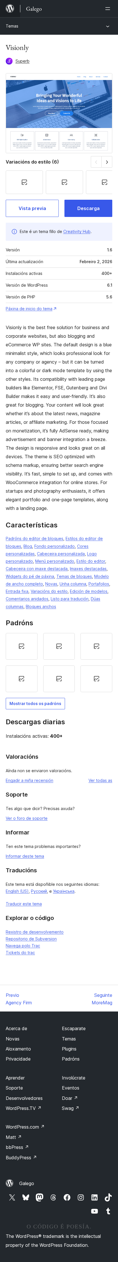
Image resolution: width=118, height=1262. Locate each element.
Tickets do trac (20, 952)
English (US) (17, 891)
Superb (22, 61)
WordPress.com (25, 1127)
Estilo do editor (90, 561)
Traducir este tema (24, 903)
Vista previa (32, 208)
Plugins (69, 1049)
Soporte (14, 1088)
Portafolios (98, 583)
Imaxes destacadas (88, 568)
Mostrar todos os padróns (35, 703)
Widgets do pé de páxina (30, 576)
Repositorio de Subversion (31, 938)
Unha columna (73, 583)
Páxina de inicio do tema (29, 308)
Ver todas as (100, 780)
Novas (51, 583)
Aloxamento (18, 1049)
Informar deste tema (25, 856)
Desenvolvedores (24, 1098)
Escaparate (74, 1028)
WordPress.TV (24, 1108)
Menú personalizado (54, 561)
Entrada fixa (17, 591)
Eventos (70, 1088)
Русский (39, 891)
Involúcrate (73, 1078)
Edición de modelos (88, 591)
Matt (14, 1137)
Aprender (15, 1078)
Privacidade (18, 1059)
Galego (26, 1183)
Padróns (71, 1059)
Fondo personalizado (54, 546)
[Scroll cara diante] (107, 161)
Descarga (88, 208)
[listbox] (59, 662)
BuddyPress (21, 1157)
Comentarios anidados (27, 598)
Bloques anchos (41, 606)
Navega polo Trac (23, 945)
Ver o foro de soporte (27, 818)
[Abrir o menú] (109, 8)
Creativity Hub (77, 231)
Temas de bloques (74, 576)
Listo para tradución (69, 598)
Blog (27, 546)
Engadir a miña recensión (29, 780)
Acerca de (16, 1028)
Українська (63, 891)
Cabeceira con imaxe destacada (37, 568)
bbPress (17, 1147)
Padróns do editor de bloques (34, 538)
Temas (12, 26)
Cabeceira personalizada (61, 553)
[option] (22, 646)
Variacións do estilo (49, 591)
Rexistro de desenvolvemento (35, 931)
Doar (70, 1098)
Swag (70, 1108)
